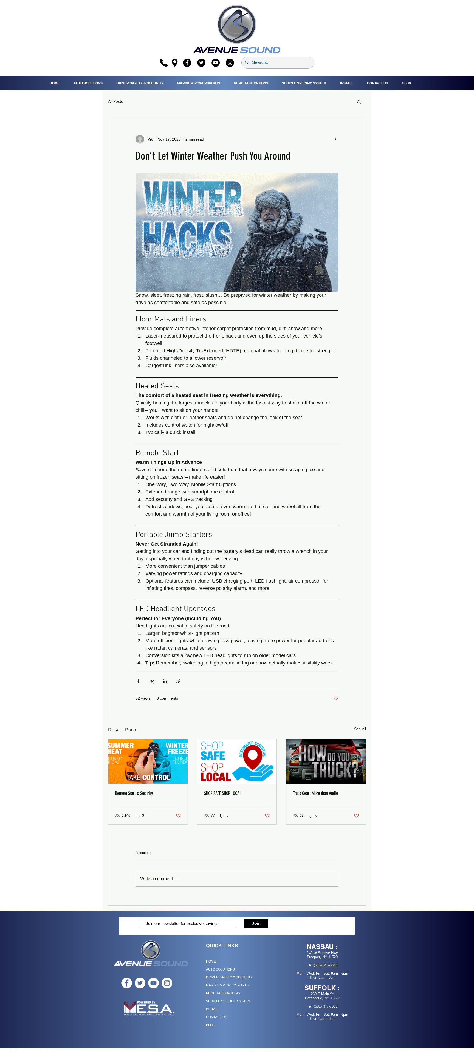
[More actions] (335, 139)
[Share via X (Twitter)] (151, 681)
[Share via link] (178, 681)
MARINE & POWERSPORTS (227, 985)
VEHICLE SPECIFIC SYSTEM (228, 1001)
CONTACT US (216, 1017)
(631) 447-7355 (325, 1006)
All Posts (115, 101)
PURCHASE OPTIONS (223, 993)
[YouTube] (215, 63)
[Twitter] (201, 63)
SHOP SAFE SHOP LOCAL (222, 793)
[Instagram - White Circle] (167, 983)
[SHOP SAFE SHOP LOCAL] (237, 761)
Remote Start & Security (134, 793)
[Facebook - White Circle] (126, 983)
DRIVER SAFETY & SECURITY (229, 977)
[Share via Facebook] (138, 681)
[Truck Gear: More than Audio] (326, 761)
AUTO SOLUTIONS (220, 969)
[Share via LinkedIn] (165, 681)
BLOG (210, 1025)
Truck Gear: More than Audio (315, 793)
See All (360, 729)
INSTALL (212, 1009)
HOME (211, 961)
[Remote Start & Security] (148, 761)
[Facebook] (187, 63)
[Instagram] (230, 63)
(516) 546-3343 (325, 965)
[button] (359, 101)
